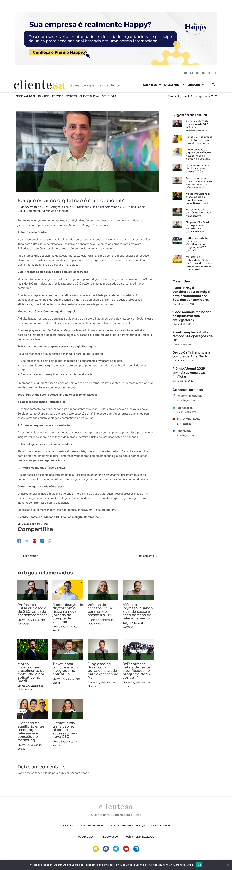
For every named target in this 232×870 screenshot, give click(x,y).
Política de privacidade (139, 836)
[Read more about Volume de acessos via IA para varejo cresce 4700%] (103, 590)
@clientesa (185, 408)
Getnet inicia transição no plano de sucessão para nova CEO (64, 730)
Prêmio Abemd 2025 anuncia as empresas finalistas (189, 372)
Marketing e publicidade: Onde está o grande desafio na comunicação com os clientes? (199, 263)
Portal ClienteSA (188, 419)
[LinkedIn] (42, 541)
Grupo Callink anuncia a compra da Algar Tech (191, 354)
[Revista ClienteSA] (173, 396)
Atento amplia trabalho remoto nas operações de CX (192, 336)
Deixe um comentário (105, 207)
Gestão (56, 630)
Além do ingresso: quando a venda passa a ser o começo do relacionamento (138, 612)
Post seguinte (147, 555)
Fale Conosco (109, 836)
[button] (213, 85)
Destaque (83, 207)
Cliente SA (68, 207)
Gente (68, 741)
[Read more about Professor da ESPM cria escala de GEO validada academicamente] (32, 590)
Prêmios (57, 96)
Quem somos (86, 836)
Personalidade (25, 96)
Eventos (71, 96)
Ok (199, 864)
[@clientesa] (173, 407)
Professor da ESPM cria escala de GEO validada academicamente (32, 610)
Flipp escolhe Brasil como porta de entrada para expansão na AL (103, 671)
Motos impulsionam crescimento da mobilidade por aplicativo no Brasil (30, 672)
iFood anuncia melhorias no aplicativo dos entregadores (191, 316)
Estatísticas (107, 619)
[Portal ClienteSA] (173, 419)
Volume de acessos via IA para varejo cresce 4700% (100, 610)
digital (133, 207)
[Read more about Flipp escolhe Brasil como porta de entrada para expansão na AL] (103, 649)
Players (92, 686)
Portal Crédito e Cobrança (127, 825)
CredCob (194, 85)
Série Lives (109, 96)
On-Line (127, 686)
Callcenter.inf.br (92, 825)
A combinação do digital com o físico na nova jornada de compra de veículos (67, 613)
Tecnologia (23, 623)
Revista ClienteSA (189, 396)
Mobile (56, 682)
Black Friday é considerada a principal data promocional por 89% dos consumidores (191, 294)
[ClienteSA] (173, 431)
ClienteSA (150, 85)
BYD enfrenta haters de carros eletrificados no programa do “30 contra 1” (137, 671)
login (48, 773)
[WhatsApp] (49, 541)
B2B (124, 207)
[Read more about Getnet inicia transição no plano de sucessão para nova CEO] (67, 708)
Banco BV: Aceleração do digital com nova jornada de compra (199, 140)
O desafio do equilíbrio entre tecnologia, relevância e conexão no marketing (30, 731)
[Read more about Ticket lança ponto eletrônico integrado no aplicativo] (67, 649)
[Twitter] (27, 541)
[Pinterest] (34, 541)
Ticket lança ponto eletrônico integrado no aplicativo (67, 669)
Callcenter (172, 85)
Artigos (55, 207)
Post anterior (28, 555)
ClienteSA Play (89, 96)
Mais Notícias (37, 619)
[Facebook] (19, 541)
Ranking (43, 96)
